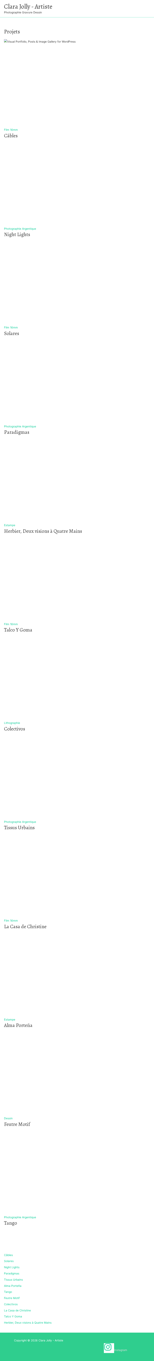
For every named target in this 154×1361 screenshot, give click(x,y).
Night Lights (11, 1267)
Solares (9, 1261)
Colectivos (11, 1304)
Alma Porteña (12, 1285)
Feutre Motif (12, 1298)
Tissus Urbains (13, 1279)
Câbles (8, 1255)
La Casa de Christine (17, 1310)
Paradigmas (11, 1273)
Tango (8, 1291)
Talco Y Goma (13, 1316)
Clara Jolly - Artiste (28, 6)
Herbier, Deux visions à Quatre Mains (28, 1322)
